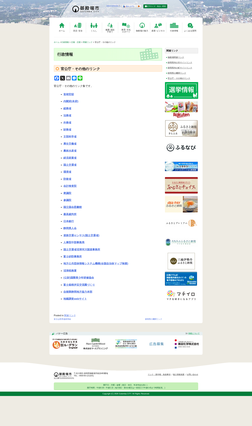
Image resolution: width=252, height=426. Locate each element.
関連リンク (70, 315)
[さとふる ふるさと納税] (181, 136)
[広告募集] (157, 344)
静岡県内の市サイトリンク (180, 62)
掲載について (194, 333)
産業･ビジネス (158, 31)
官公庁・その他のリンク (179, 78)
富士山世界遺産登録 (62, 319)
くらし (94, 31)
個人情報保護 (178, 374)
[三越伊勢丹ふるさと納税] (181, 268)
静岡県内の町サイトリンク (180, 68)
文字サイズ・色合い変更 (156, 6)
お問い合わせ (192, 374)
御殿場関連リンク (176, 57)
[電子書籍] (181, 285)
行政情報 (174, 31)
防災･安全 (78, 31)
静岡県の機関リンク (153, 319)
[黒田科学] (187, 344)
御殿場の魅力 (142, 31)
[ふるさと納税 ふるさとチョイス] (181, 193)
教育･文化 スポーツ (126, 31)
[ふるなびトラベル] (181, 174)
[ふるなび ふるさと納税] (181, 155)
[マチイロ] (181, 301)
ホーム (62, 31)
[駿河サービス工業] (126, 344)
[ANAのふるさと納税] (181, 249)
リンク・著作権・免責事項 (159, 374)
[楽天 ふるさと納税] (181, 117)
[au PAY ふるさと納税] (181, 211)
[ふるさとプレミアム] (181, 230)
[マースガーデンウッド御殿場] (95, 344)
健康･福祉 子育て (110, 31)
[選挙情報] (181, 98)
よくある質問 (190, 31)
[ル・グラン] (65, 344)
